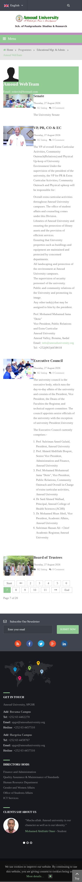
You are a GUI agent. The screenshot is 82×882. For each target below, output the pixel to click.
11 (45, 590)
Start (9, 583)
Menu (11, 39)
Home (10, 49)
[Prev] (21, 583)
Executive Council (48, 361)
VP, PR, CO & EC (47, 128)
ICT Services (10, 798)
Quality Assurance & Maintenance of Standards (31, 777)
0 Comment (58, 108)
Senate (38, 96)
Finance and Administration (19, 771)
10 (34, 590)
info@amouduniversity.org (58, 342)
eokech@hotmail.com (25, 91)
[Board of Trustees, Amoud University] (18, 565)
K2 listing (42, 108)
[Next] (55, 590)
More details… (35, 876)
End (67, 590)
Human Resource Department (20, 782)
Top (77, 878)
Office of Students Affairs (18, 792)
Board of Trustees (47, 557)
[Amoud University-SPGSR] (41, 21)
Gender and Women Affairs (19, 787)
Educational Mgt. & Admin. (51, 49)
